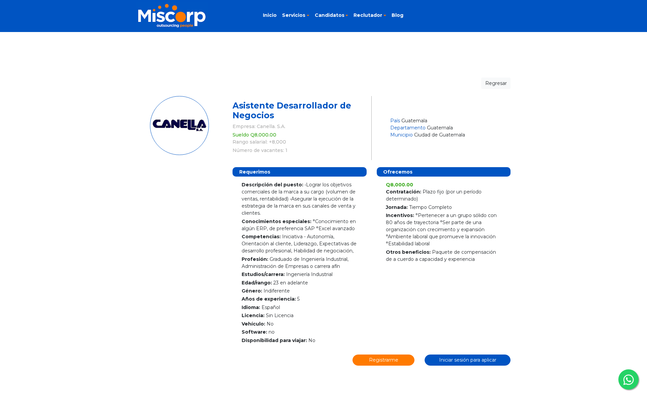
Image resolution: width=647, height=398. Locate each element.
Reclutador (367, 15)
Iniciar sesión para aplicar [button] (467, 360)
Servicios (293, 15)
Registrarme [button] (383, 360)
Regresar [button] (496, 83)
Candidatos (329, 15)
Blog (397, 15)
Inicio (270, 15)
